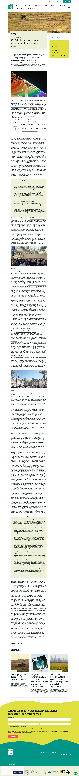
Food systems (57, 46)
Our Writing (43, 752)
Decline (15, 772)
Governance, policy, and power (60, 47)
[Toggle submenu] (20, 5)
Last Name (42, 722)
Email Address (11, 717)
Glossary (42, 750)
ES (76, 773)
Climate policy (57, 45)
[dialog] (12, 771)
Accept (20, 772)
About (52, 750)
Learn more (14, 732)
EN (75, 773)
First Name (10, 722)
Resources (43, 755)
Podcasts (53, 752)
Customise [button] (4, 772)
